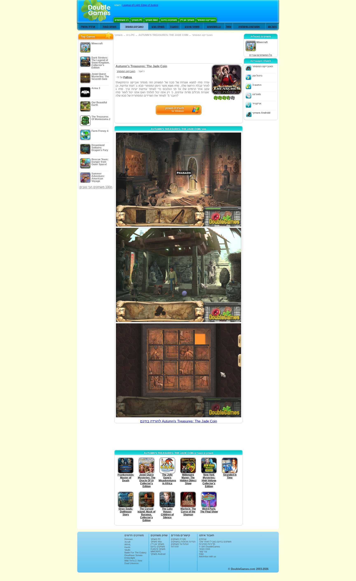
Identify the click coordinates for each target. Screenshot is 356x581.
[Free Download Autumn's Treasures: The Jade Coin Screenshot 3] (178, 370)
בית (128, 35)
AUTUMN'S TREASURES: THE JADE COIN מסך (178, 129)
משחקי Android (261, 112)
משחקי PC (136, 20)
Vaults (127, 550)
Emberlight (129, 558)
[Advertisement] (178, 50)
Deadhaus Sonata (133, 555)
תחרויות (175, 546)
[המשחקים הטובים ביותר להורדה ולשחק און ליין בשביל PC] (95, 11)
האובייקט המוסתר (206, 20)
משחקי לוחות (109, 26)
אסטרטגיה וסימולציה (249, 26)
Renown (128, 539)
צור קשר (203, 551)
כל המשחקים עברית (260, 55)
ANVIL (127, 544)
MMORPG (156, 551)
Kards (127, 547)
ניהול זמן (272, 26)
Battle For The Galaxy (135, 552)
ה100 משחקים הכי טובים (96, 187)
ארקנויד (256, 103)
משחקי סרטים (192, 26)
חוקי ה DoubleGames (209, 546)
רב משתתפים (122, 20)
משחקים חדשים (134, 535)
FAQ (201, 554)
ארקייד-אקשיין (88, 26)
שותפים (202, 539)
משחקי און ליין (187, 20)
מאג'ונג (256, 94)
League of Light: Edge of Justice (140, 5)
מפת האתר (204, 549)
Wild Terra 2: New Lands (133, 561)
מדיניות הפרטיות (207, 544)
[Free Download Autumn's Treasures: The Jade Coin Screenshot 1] (178, 179)
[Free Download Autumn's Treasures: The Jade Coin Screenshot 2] (178, 275)
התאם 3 (174, 26)
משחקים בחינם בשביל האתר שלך (215, 541)
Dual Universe (131, 563)
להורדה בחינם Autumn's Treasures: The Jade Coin (178, 421)
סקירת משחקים (178, 539)
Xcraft (127, 542)
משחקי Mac (151, 20)
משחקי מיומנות (158, 549)
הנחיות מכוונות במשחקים (183, 541)
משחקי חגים (158, 26)
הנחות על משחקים (180, 544)
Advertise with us (207, 556)
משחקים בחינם (169, 20)
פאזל (228, 26)
